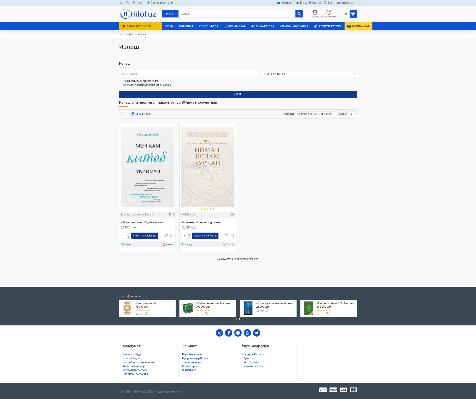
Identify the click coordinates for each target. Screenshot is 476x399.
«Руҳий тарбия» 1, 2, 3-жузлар (336, 302)
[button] (236, 319)
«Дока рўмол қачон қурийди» (275, 302)
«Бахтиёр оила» (145, 302)
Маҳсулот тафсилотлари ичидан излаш (147, 84)
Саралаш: (289, 114)
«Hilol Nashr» (189, 214)
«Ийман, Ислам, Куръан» (201, 222)
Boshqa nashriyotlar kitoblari (138, 214)
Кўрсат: (343, 114)
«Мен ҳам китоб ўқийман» (142, 222)
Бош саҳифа (126, 34)
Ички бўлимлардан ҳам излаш (141, 81)
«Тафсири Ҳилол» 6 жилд (213, 302)
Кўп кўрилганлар (132, 296)
